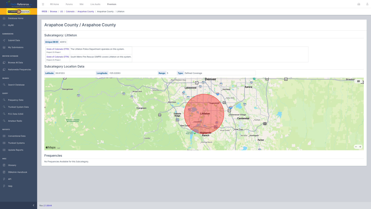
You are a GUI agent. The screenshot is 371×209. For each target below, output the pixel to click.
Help (10, 186)
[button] (359, 4)
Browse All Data (15, 62)
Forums (69, 4)
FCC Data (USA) (15, 114)
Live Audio (95, 4)
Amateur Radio (15, 121)
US (61, 11)
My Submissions (15, 47)
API (9, 179)
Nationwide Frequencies (19, 69)
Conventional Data (17, 136)
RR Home (54, 4)
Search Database (16, 84)
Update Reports (15, 150)
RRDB (44, 11)
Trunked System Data (18, 107)
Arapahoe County (86, 11)
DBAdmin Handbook (17, 172)
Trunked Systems (16, 143)
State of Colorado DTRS (58, 49)
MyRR (11, 25)
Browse (53, 11)
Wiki (81, 4)
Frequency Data (15, 100)
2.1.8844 (48, 205)
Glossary (12, 165)
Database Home (15, 18)
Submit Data (14, 40)
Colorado (70, 11)
